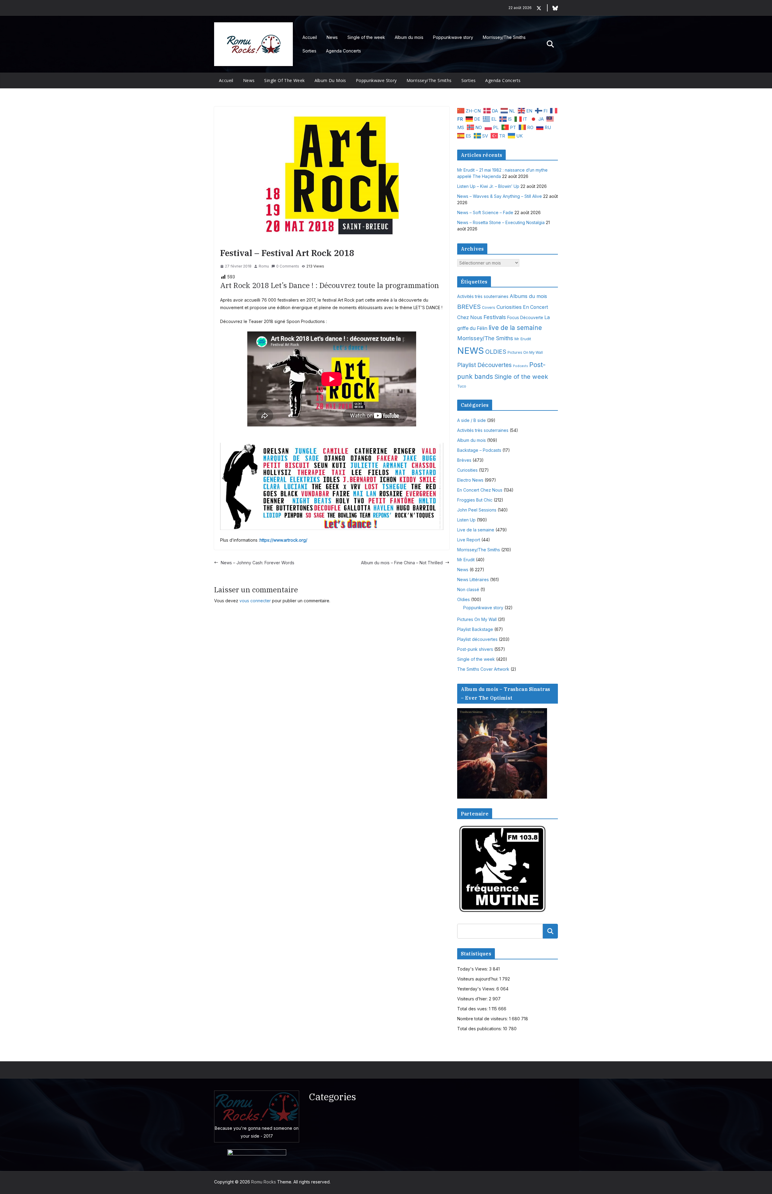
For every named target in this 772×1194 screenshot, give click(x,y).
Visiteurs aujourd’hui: (478, 978)
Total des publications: (480, 1028)
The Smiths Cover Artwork (483, 669)
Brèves (464, 460)
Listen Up (466, 519)
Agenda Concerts (343, 50)
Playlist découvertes (477, 639)
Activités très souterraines (482, 296)
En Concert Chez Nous (479, 489)
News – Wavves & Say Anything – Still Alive (499, 196)
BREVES (469, 306)
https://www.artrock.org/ (283, 540)
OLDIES (495, 351)
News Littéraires (473, 579)
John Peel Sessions (476, 509)
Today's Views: (473, 968)
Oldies (463, 599)
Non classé (468, 589)
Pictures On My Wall (525, 352)
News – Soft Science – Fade (485, 212)
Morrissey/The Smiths (504, 37)
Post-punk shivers (475, 649)
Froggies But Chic (474, 499)
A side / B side (471, 420)
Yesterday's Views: (476, 988)
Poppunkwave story (453, 37)
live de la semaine (515, 327)
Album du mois (409, 37)
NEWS (470, 350)
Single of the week (366, 37)
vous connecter (255, 600)
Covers (488, 307)
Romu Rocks (263, 1181)
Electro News (470, 480)
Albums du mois (528, 296)
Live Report (468, 539)
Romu (264, 266)
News (332, 37)
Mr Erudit (522, 338)
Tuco (461, 386)
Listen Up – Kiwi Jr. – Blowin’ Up (488, 186)
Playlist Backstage (475, 629)
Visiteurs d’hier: (473, 998)
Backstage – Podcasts (479, 450)
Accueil (309, 37)
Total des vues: (473, 1008)
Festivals (494, 317)
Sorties (309, 50)
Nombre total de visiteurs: (483, 1018)
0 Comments (287, 266)
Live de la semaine (475, 529)
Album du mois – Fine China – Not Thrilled (402, 562)
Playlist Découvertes (484, 365)
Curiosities (509, 307)
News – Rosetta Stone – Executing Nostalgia (501, 222)
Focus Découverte (525, 317)
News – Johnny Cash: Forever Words (257, 562)
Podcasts (520, 366)
